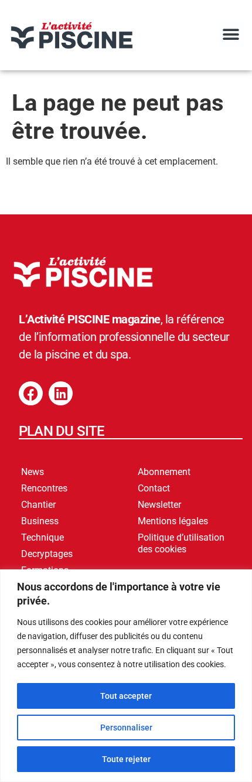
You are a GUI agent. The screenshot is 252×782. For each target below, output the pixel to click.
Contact (154, 488)
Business (40, 521)
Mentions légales (173, 521)
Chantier (38, 504)
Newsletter (159, 504)
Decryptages (47, 553)
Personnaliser (126, 727)
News (32, 471)
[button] (230, 34)
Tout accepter (126, 696)
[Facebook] (31, 393)
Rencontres (44, 488)
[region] (126, 675)
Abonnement (164, 471)
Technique (42, 537)
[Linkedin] (61, 393)
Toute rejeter (126, 759)
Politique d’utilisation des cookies (181, 543)
